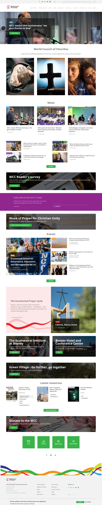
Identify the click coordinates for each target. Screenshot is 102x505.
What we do (61, 8)
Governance (53, 394)
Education (20, 67)
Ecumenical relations (20, 70)
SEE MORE (51, 166)
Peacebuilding (81, 75)
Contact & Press (83, 8)
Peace (21, 403)
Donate (13, 427)
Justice (21, 401)
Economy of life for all (24, 405)
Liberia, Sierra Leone (66, 324)
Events (54, 8)
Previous (3, 28)
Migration (82, 70)
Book (59, 352)
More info (37, 503)
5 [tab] (54, 39)
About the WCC (33, 8)
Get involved (68, 8)
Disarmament (81, 67)
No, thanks (88, 502)
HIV (82, 396)
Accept (80, 502)
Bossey (94, 8)
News (50, 8)
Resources (75, 8)
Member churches (43, 8)
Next (99, 28)
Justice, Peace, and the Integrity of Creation (24, 396)
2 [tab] (49, 39)
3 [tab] (51, 39)
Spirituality (20, 78)
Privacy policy (16, 206)
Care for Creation (51, 70)
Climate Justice (23, 399)
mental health (84, 398)
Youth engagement (20, 72)
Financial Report (54, 396)
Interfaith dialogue (82, 72)
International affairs (82, 78)
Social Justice (50, 75)
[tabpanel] (51, 28)
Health (51, 72)
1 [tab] (48, 39)
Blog (90, 8)
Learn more (14, 33)
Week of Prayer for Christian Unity (20, 225)
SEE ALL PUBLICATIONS (51, 410)
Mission (20, 75)
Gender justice (51, 67)
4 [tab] (52, 39)
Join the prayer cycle (17, 317)
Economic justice (51, 78)
